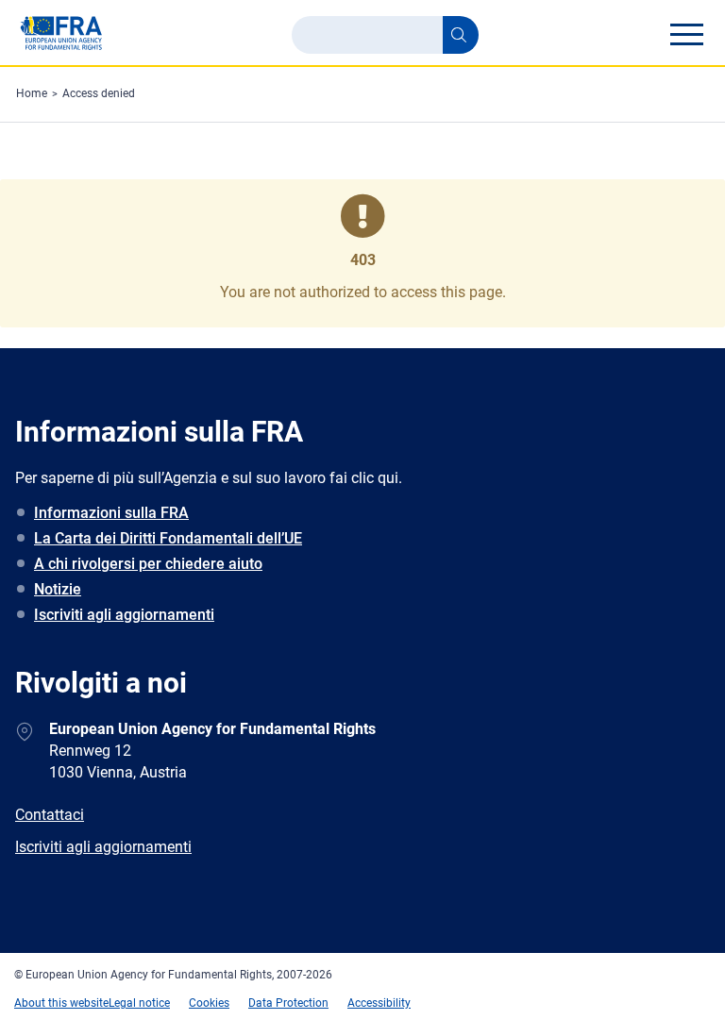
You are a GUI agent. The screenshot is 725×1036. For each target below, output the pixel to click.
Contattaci (49, 815)
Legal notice (139, 1003)
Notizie (57, 589)
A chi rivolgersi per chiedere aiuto (148, 564)
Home (31, 93)
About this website (61, 1003)
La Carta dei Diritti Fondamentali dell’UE (168, 538)
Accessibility (379, 1003)
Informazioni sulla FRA (111, 513)
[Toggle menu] (686, 34)
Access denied (98, 93)
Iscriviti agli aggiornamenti (124, 615)
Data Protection (288, 1003)
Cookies (209, 1003)
